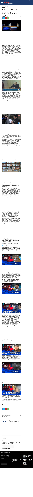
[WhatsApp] (8, 18)
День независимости (6, 404)
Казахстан (11, 404)
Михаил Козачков (15, 404)
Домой (2, 5)
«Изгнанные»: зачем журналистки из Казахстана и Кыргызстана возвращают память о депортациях (29, 456)
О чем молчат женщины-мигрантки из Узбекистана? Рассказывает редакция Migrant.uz (29, 463)
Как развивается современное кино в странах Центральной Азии (17, 415)
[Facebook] (2, 18)
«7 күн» (3, 42)
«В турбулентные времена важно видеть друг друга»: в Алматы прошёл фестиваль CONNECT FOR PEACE (29, 460)
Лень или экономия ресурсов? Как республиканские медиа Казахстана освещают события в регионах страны (6, 415)
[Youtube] (6, 464)
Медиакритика (6, 5)
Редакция (3, 16)
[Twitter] (4, 18)
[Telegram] (3, 464)
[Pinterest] (6, 18)
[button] (31, 2)
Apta (2, 245)
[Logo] (4, 2)
